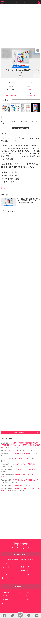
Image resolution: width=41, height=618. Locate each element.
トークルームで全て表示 (21, 128)
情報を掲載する (20, 433)
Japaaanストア (6, 592)
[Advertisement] (20, 25)
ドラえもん (12, 95)
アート (23, 563)
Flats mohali (5, 469)
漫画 (6, 95)
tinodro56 (4, 443)
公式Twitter (5, 599)
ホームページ (30, 95)
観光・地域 (24, 570)
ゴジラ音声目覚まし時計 (21, 453)
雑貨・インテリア (26, 567)
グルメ (4, 570)
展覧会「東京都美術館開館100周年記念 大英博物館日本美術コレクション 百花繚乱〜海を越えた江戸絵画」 (20, 445)
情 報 (11, 82)
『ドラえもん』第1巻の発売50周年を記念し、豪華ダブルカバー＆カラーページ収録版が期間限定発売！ (28, 201)
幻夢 (2, 450)
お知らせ (4, 596)
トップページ (6, 563)
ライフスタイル (25, 574)
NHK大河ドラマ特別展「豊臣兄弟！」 (25, 464)
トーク (30, 82)
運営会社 (4, 603)
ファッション (6, 567)
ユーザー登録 (25, 592)
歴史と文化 (5, 578)
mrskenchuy (5, 459)
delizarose (4, 453)
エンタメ (31, 89)
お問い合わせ (25, 599)
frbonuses (4, 464)
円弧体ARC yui (14, 450)
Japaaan (20, 2)
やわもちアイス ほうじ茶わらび (25, 469)
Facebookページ (26, 596)
